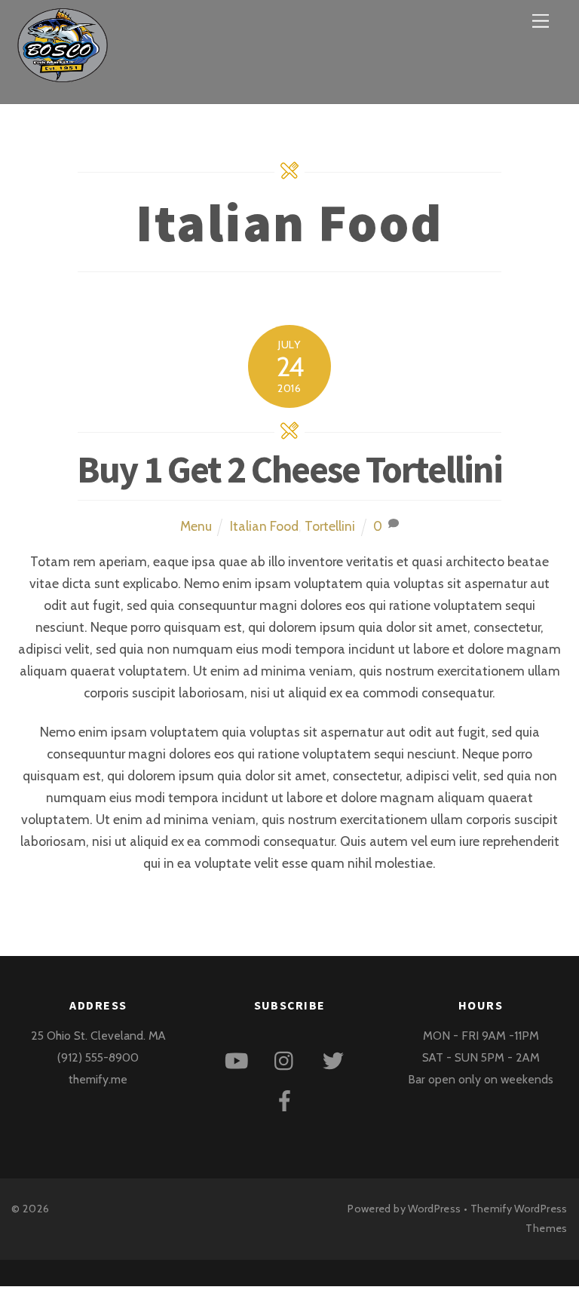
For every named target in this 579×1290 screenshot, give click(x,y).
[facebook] (287, 1099)
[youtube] (239, 1060)
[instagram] (287, 1060)
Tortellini (330, 526)
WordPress (434, 1208)
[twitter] (336, 1060)
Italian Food (264, 526)
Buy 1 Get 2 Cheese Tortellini (289, 469)
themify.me (98, 1079)
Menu (196, 526)
